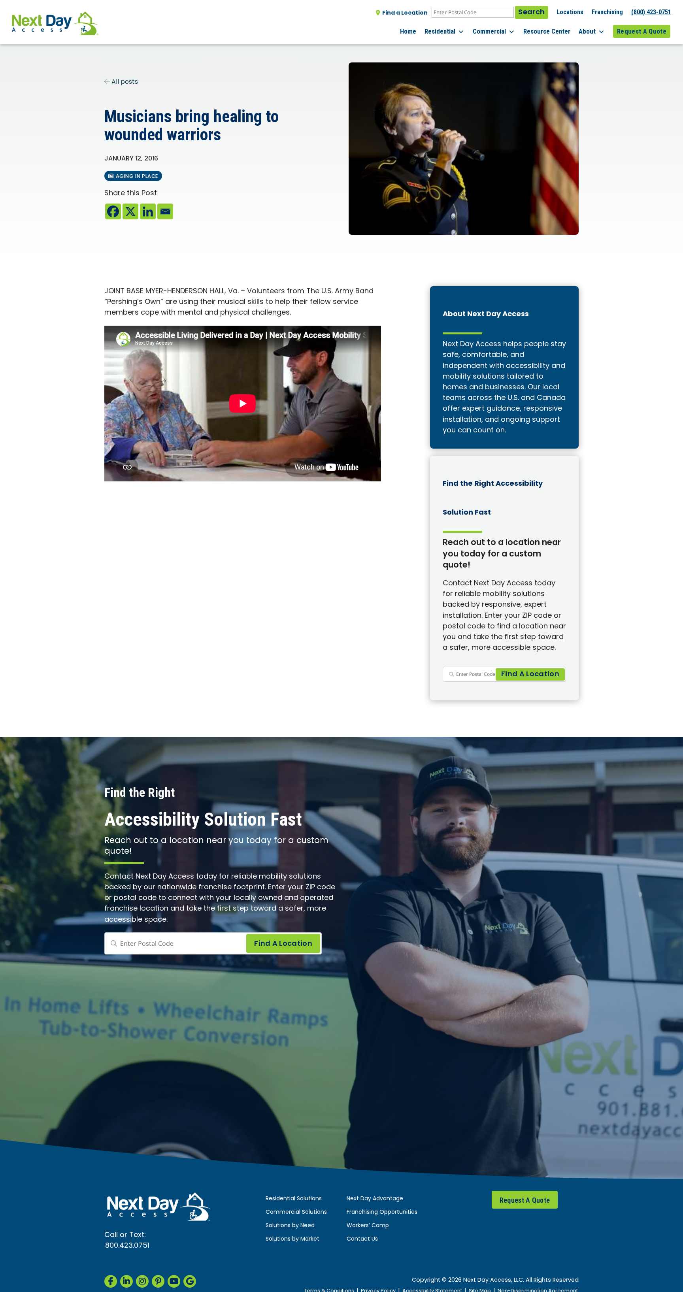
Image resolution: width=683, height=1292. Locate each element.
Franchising (607, 12)
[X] (130, 211)
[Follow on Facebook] (110, 1281)
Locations (570, 12)
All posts (124, 82)
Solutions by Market (292, 1239)
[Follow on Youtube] (174, 1281)
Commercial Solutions (296, 1212)
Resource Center (546, 31)
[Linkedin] (148, 211)
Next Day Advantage (375, 1198)
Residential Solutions (294, 1198)
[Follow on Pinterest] (158, 1281)
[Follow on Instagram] (142, 1281)
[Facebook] (113, 211)
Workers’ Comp (368, 1225)
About (587, 31)
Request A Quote (641, 31)
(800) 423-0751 (651, 12)
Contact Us (362, 1239)
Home (408, 31)
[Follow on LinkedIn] (126, 1281)
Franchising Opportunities (382, 1212)
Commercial (489, 31)
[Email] (165, 211)
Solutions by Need (290, 1225)
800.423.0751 (127, 1246)
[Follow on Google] (189, 1281)
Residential (440, 31)
